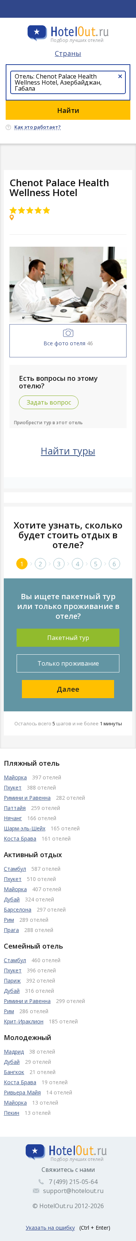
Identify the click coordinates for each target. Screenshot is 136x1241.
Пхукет (13, 787)
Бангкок (14, 1072)
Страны (68, 53)
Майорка (15, 777)
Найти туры (68, 450)
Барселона (17, 909)
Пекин (11, 1112)
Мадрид (14, 1051)
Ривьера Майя (22, 1092)
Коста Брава (20, 838)
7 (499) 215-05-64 (73, 1182)
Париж (12, 980)
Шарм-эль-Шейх (24, 828)
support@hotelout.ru (73, 1191)
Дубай (12, 899)
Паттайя (15, 807)
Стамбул (15, 868)
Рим (9, 919)
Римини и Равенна (27, 797)
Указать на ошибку (50, 1227)
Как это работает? (37, 127)
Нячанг (13, 818)
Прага (11, 929)
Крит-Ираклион (23, 1021)
